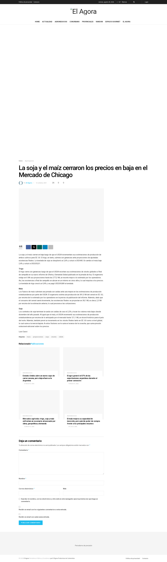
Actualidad (47, 22)
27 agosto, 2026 (29, 383)
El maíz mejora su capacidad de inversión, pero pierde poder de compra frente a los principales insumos (83, 421)
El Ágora (29, 183)
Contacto (36, 2)
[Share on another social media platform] (50, 247)
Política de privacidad (25, 2)
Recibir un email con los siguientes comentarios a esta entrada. (43, 509)
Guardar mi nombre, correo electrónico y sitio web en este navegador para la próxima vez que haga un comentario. (59, 500)
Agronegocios (61, 22)
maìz (29, 337)
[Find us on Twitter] (134, 2)
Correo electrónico (27, 489)
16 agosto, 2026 (29, 426)
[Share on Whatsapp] (39, 247)
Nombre (22, 478)
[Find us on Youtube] (139, 2)
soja (47, 337)
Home (37, 22)
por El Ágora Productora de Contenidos (62, 558)
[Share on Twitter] (33, 247)
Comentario (24, 450)
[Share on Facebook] (28, 247)
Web (64, 489)
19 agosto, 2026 (73, 383)
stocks (53, 337)
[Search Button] (147, 22)
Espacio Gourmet (112, 22)
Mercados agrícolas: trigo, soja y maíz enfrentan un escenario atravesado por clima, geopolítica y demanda (39, 421)
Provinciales (87, 22)
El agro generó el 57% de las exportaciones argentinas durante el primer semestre (82, 378)
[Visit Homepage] (83, 11)
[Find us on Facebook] (131, 2)
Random (99, 22)
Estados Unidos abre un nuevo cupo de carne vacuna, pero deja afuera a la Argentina (39, 378)
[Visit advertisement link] (83, 94)
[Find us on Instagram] (137, 2)
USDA (61, 337)
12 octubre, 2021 (41, 183)
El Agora (126, 22)
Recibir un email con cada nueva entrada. (34, 517)
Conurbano (75, 22)
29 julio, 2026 (72, 426)
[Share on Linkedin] (45, 247)
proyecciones (38, 337)
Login (146, 2)
